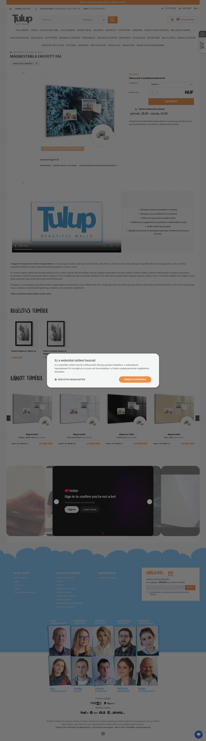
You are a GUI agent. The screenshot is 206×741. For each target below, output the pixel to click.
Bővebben (59, 371)
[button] (70, 379)
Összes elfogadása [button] (135, 379)
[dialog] (103, 370)
